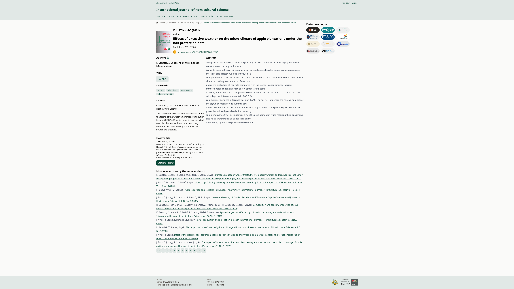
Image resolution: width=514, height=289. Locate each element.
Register (345, 3)
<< (158, 250)
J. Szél (159, 65)
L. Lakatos (162, 62)
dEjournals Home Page (167, 2)
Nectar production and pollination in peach (218, 219)
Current (170, 16)
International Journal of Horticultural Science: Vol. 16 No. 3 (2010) (205, 208)
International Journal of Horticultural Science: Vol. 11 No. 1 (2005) (198, 246)
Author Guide (183, 16)
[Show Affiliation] (168, 58)
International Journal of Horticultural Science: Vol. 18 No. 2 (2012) (269, 178)
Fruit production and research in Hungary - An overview (212, 189)
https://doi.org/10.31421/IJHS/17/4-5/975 (197, 52)
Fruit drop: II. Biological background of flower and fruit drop (226, 182)
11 (204, 250)
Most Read (228, 16)
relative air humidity (165, 94)
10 (198, 250)
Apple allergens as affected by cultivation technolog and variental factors (257, 212)
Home (162, 22)
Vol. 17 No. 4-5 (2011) (189, 22)
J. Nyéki (168, 65)
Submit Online (215, 16)
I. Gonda (173, 62)
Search (204, 16)
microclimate (172, 90)
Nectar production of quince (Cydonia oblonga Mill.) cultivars (217, 227)
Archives (194, 16)
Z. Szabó (195, 62)
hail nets (161, 90)
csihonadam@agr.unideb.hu (179, 285)
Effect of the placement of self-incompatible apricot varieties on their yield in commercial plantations (225, 234)
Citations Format (165, 162)
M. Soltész (184, 62)
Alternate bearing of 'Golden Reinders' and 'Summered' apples (244, 197)
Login (354, 3)
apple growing (186, 90)
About (160, 16)
